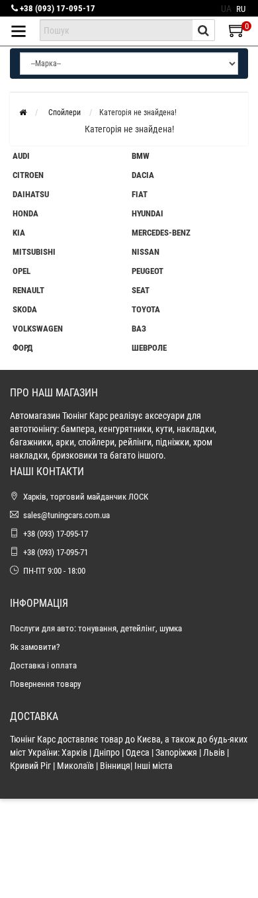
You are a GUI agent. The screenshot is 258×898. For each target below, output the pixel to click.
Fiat (140, 194)
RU (240, 9)
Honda (25, 213)
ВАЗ (139, 329)
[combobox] (116, 30)
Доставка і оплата (43, 665)
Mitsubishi (34, 252)
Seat (141, 290)
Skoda (25, 309)
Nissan (145, 252)
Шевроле (149, 348)
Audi (21, 156)
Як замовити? (35, 647)
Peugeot (147, 271)
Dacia (143, 175)
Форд (23, 348)
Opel (21, 271)
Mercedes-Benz (161, 233)
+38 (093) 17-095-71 (55, 552)
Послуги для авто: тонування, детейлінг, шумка (96, 628)
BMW (141, 156)
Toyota (146, 309)
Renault (28, 290)
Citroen (28, 175)
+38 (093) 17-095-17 (56, 8)
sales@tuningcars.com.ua (66, 515)
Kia (19, 233)
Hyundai (147, 213)
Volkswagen (38, 329)
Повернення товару (45, 684)
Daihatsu (31, 194)
